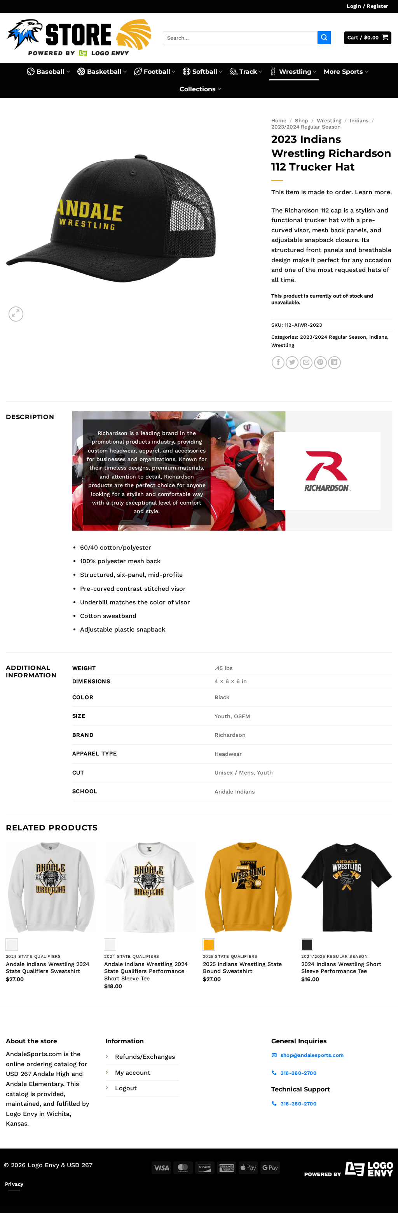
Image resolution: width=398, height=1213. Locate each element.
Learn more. (373, 192)
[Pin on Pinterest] (320, 362)
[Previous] (6, 922)
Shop (301, 120)
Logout (126, 1088)
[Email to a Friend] (306, 362)
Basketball (104, 71)
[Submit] (324, 37)
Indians (359, 120)
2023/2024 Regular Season (305, 127)
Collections (198, 89)
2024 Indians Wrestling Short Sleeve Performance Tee (341, 968)
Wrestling (295, 71)
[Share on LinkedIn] (334, 362)
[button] (367, 6)
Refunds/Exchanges (145, 1056)
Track (248, 71)
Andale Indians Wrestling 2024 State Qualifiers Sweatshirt (47, 968)
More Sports (343, 71)
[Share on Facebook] (278, 362)
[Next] (392, 922)
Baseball (51, 71)
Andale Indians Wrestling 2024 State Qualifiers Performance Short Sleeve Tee (146, 971)
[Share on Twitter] (292, 362)
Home (278, 120)
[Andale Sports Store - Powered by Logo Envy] (78, 37)
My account (132, 1072)
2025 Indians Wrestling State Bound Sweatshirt (242, 968)
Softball (204, 71)
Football (157, 71)
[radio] (110, 944)
